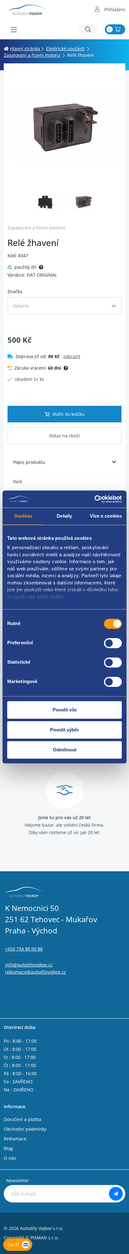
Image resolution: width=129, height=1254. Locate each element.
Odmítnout (64, 749)
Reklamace (15, 1139)
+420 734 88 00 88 (24, 949)
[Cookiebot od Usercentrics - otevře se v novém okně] (94, 499)
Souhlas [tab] (23, 516)
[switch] (113, 643)
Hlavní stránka (25, 49)
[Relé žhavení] (64, 127)
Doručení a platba (22, 1119)
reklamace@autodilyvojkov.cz (35, 972)
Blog (8, 1148)
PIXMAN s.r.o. (44, 1238)
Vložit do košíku (68, 414)
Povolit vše (65, 709)
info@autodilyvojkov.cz (29, 965)
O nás (10, 1158)
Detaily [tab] (64, 516)
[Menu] (14, 30)
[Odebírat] (116, 1194)
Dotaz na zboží (64, 436)
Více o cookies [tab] (106, 516)
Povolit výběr (64, 729)
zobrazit (71, 356)
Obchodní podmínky (25, 1129)
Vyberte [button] (21, 306)
